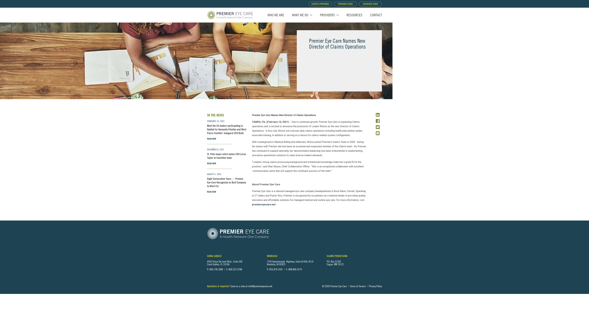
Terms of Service (358, 286)
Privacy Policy (375, 286)
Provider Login (345, 4)
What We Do (300, 15)
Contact (376, 15)
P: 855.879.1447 (275, 269)
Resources (354, 15)
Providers (327, 15)
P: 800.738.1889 (215, 269)
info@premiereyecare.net (260, 286)
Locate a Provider (320, 4)
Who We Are (276, 15)
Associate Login (370, 4)
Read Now (211, 138)
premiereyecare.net (263, 204)
